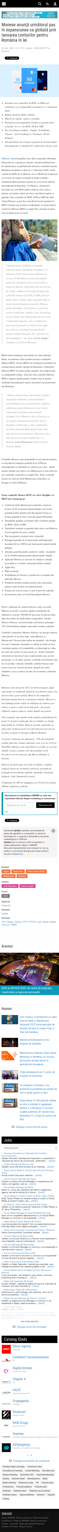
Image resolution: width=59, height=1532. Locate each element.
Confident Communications (31, 1357)
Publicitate (16, 1349)
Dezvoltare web (48, 1470)
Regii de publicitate (27, 1494)
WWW (14, 924)
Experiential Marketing (45, 1474)
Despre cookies (25, 1526)
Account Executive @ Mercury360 (19, 1252)
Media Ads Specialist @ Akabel (18, 1281)
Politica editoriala (24, 1517)
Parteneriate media (41, 1517)
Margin (46, 921)
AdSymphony (21, 1445)
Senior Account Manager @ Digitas (20, 1178)
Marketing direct (34, 1478)
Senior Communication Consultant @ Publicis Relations (29, 1229)
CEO (5, 895)
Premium (6, 924)
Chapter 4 (19, 1379)
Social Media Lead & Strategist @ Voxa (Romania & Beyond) (26, 1271)
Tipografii (51, 1494)
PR (14, 1360)
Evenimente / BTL (19, 1426)
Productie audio (47, 1482)
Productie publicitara (24, 1486)
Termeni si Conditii (10, 1526)
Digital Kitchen (22, 1368)
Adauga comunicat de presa (31, 1127)
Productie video (18, 1415)
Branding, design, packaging (31, 1437)
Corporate (6, 905)
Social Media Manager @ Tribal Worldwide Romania (27, 1212)
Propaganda (21, 1401)
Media (53, 921)
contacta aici (17, 853)
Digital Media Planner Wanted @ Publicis (22, 1221)
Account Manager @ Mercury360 (19, 1244)
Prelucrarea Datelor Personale (32, 1523)
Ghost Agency (22, 1346)
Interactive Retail (18, 1478)
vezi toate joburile (29, 1321)
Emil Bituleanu (10, 885)
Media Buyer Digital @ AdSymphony (20, 1289)
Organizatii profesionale (21, 1393)
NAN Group (20, 1423)
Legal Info (14, 1523)
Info (6, 811)
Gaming (6, 1478)
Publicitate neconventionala (39, 1490)
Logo (39, 921)
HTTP (25, 921)
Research (41, 1494)
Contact (5, 1523)
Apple (6, 871)
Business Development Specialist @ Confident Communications (24, 1154)
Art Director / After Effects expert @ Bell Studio (25, 1204)
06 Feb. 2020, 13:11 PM (13, 48)
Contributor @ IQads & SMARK (15, 1520)
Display (18, 921)
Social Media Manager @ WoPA (18, 1187)
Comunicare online (19, 1371)
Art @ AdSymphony (13, 1306)
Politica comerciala (38, 1520)
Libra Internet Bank (36, 871)
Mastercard (8, 875)
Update (29, 48)
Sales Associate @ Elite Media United (21, 1261)
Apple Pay (18, 871)
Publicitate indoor (20, 1490)
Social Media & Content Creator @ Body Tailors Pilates (29, 1195)
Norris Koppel (27, 885)
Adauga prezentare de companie (31, 1460)
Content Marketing (32, 1470)
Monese (18, 126)
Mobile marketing (9, 1482)
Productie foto (8, 1486)
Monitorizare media (26, 1482)
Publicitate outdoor (10, 1494)
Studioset (19, 1412)
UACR (16, 1390)
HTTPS (32, 921)
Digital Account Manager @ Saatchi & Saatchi (25, 1298)
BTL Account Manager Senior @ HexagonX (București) (29, 1312)
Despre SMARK (8, 1517)
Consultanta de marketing (30, 1448)
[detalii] (52, 1160)
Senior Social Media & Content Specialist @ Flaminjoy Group (28, 1171)
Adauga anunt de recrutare (31, 1326)
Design (10, 921)
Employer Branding (10, 1474)
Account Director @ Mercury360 (18, 1235)
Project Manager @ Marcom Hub (19, 1164)
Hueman (18, 1434)
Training (6, 1498)
